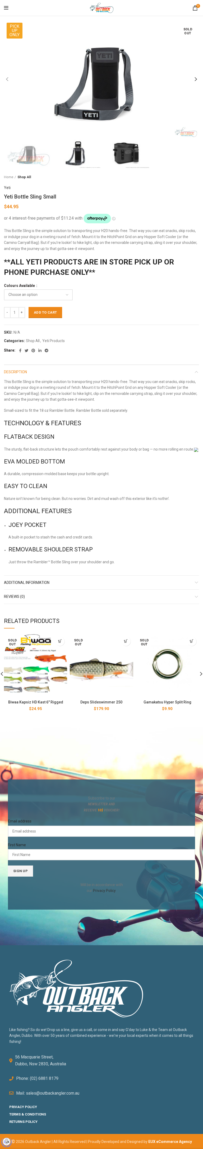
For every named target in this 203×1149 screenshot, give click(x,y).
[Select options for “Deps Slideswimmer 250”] (126, 641)
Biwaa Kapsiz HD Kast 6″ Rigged (35, 702)
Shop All (24, 177)
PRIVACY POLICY (23, 1107)
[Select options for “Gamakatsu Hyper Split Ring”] (191, 641)
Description (15, 372)
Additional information (26, 582)
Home (8, 177)
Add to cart (45, 312)
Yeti (7, 188)
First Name (17, 845)
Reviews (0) (14, 596)
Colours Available (20, 285)
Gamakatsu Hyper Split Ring (167, 702)
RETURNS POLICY (23, 1122)
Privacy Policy (104, 890)
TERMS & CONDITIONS (27, 1114)
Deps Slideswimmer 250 (101, 702)
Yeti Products (53, 341)
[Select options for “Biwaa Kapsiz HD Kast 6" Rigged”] (59, 641)
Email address (19, 821)
